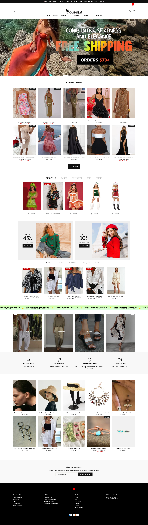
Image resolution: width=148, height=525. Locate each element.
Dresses (75, 15)
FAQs (14, 501)
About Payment (17, 505)
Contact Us (16, 499)
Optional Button (73, 220)
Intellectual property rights (51, 503)
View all (74, 166)
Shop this (74, 47)
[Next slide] (132, 313)
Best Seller (65, 15)
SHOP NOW (27, 245)
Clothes (85, 15)
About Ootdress (17, 497)
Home (48, 15)
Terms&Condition (49, 501)
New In (55, 15)
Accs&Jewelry (96, 15)
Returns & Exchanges (50, 499)
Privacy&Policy (48, 497)
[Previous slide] (15, 313)
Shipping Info (16, 503)
